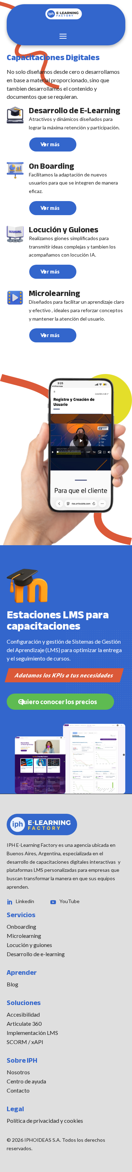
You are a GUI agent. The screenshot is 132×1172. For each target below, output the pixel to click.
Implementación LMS (32, 1032)
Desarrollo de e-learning (36, 954)
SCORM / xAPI (25, 1041)
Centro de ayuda (26, 1081)
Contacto (18, 1090)
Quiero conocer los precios (57, 702)
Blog (12, 984)
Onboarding (21, 926)
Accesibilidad (23, 1014)
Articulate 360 (24, 1023)
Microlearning (24, 935)
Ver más (49, 144)
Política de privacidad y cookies (45, 1120)
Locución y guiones (29, 944)
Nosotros (18, 1072)
